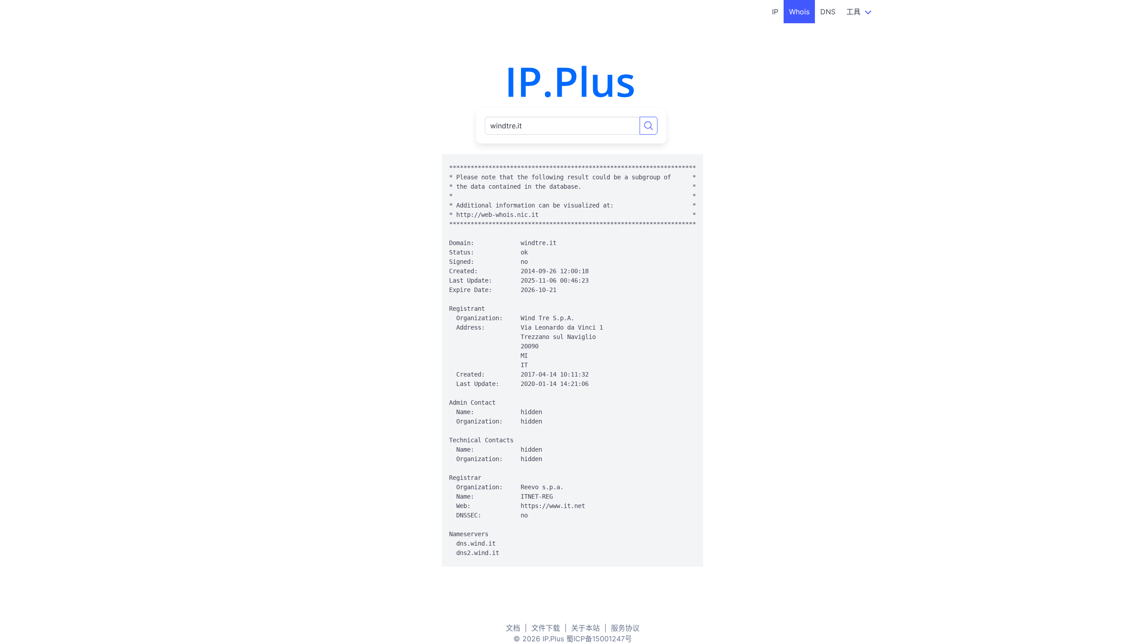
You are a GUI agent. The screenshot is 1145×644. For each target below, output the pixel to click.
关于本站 (585, 627)
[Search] (648, 126)
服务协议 (625, 627)
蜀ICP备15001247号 (599, 638)
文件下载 (545, 627)
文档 (513, 627)
